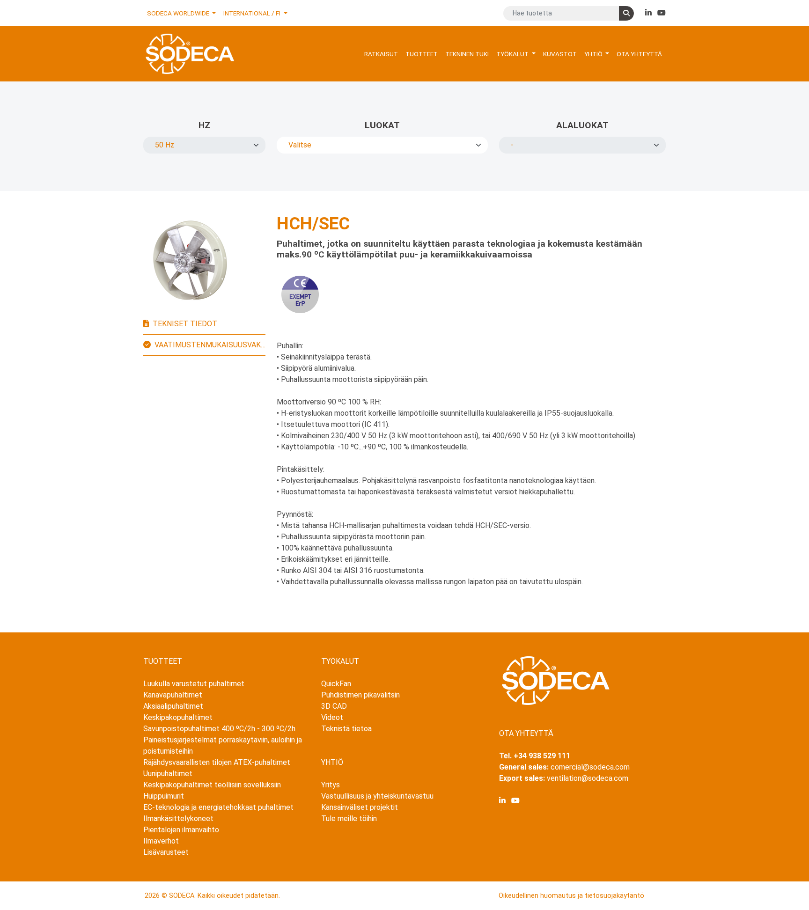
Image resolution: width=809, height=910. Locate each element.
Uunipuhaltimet (167, 773)
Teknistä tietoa (346, 728)
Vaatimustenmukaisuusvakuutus (209, 344)
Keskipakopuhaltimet (178, 717)
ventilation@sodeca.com (587, 778)
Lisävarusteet (166, 852)
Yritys (330, 784)
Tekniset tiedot (185, 323)
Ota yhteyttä (639, 54)
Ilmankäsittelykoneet (178, 818)
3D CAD (334, 706)
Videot (332, 717)
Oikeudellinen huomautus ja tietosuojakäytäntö (571, 896)
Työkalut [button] (513, 54)
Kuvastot (560, 54)
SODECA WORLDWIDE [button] (179, 13)
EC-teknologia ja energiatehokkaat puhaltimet (218, 807)
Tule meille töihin (349, 818)
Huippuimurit (163, 796)
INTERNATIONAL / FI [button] (252, 13)
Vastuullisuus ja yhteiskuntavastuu (377, 796)
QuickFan (336, 683)
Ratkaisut (381, 54)
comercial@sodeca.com (590, 767)
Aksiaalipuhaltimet (173, 706)
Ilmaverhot (161, 841)
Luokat (382, 125)
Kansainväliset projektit (359, 807)
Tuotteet (421, 54)
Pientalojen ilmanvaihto (181, 829)
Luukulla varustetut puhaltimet (193, 683)
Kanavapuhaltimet (172, 694)
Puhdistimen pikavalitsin (360, 694)
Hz (204, 125)
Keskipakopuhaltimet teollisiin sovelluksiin (212, 784)
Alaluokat (582, 125)
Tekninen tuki (467, 54)
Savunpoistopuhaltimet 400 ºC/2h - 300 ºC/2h (219, 728)
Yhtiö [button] (594, 54)
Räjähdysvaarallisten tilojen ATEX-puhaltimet (216, 762)
